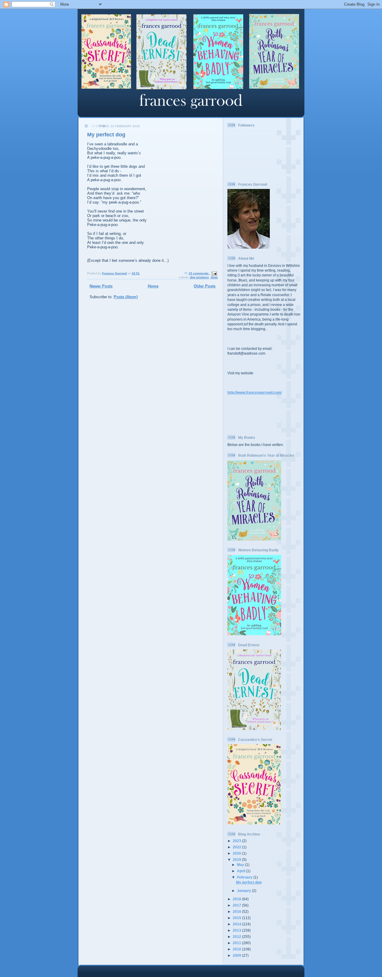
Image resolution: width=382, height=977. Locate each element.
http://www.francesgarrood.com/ (254, 392)
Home (153, 286)
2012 (237, 936)
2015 (237, 918)
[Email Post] (214, 273)
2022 (237, 847)
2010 (237, 949)
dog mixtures (199, 277)
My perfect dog (106, 135)
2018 (237, 899)
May (241, 865)
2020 (237, 853)
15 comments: (199, 273)
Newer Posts (101, 286)
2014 (237, 924)
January (244, 891)
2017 (237, 905)
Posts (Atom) (126, 297)
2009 (237, 955)
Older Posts (204, 286)
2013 (237, 930)
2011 (237, 943)
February (245, 877)
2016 (237, 911)
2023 (237, 841)
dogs (214, 277)
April (241, 871)
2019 (237, 859)
